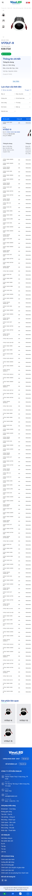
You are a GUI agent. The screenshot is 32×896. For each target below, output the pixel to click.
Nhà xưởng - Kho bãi (7, 828)
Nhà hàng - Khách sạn (8, 819)
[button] (3, 11)
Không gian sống (6, 811)
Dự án (3, 843)
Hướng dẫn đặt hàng (7, 862)
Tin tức (3, 849)
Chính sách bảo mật (7, 870)
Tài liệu (3, 846)
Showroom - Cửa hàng (8, 809)
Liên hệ (3, 851)
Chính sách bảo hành (7, 859)
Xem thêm (16, 81)
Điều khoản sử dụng (22, 889)
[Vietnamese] (29, 2)
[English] (27, 2)
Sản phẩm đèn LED (7, 841)
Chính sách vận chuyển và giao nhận (13, 867)
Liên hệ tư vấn (7, 53)
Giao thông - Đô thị (7, 825)
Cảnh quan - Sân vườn (8, 822)
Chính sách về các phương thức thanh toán (14, 873)
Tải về (24, 759)
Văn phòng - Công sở (8, 817)
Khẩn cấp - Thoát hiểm (8, 830)
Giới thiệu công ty (6, 838)
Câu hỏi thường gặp (7, 865)
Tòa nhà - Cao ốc (6, 814)
